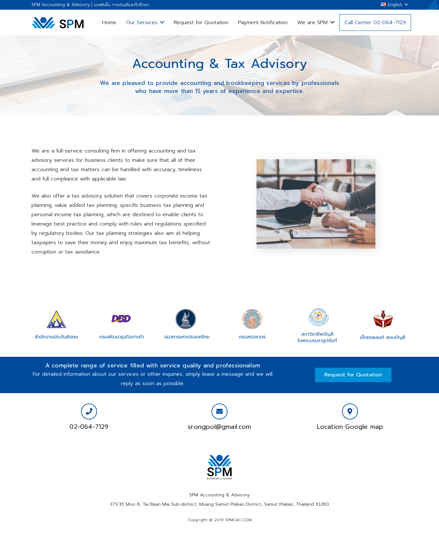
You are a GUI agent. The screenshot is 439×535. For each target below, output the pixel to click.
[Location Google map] (350, 411)
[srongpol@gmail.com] (219, 411)
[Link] (57, 22)
